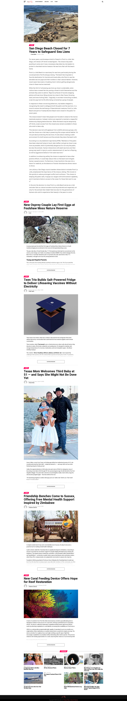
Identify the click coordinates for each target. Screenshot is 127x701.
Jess (30, 213)
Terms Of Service (74, 700)
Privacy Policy (67, 700)
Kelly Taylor (31, 291)
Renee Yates (31, 382)
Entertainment (39, 1)
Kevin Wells (33, 54)
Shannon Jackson (33, 507)
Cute (52, 1)
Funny (56, 1)
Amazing (47, 1)
